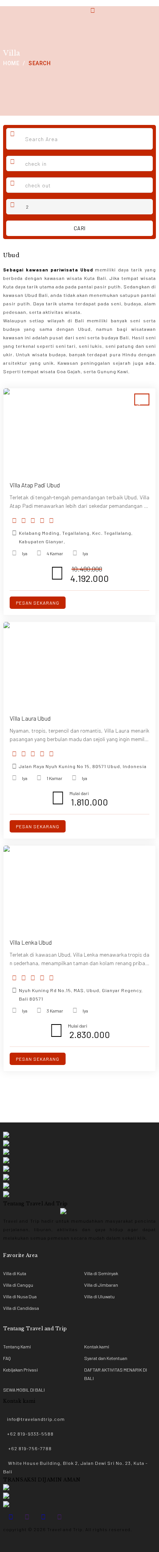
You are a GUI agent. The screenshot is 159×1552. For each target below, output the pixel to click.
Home (11, 63)
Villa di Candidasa (21, 1308)
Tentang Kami (17, 1346)
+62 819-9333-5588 (30, 1433)
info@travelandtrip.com (36, 1419)
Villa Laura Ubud (30, 718)
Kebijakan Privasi (20, 1369)
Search (40, 63)
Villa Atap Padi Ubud (35, 485)
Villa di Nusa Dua (20, 1296)
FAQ (7, 1358)
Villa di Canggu (18, 1284)
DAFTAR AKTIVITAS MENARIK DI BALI (115, 1374)
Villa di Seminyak (101, 1273)
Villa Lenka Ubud (31, 942)
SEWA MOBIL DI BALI (24, 1389)
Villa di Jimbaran (101, 1284)
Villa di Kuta (14, 1273)
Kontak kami (96, 1346)
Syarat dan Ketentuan (105, 1358)
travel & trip (18, 5)
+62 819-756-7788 (30, 1448)
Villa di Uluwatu (99, 1296)
